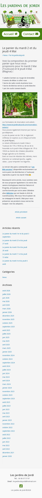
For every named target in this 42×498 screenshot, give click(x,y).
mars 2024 (6, 384)
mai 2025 (5, 341)
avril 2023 (6, 416)
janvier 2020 (7, 456)
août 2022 (6, 434)
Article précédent (21, 212)
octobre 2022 (7, 427)
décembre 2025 (8, 316)
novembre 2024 (8, 355)
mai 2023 (5, 413)
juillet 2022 (6, 438)
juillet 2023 (6, 406)
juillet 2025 (6, 334)
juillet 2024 (6, 370)
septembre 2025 (8, 326)
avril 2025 (6, 345)
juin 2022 (5, 442)
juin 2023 (5, 409)
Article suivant (21, 217)
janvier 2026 (7, 312)
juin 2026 (5, 298)
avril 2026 (6, 305)
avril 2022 (6, 449)
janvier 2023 (7, 420)
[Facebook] (21, 486)
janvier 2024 (7, 388)
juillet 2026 (6, 294)
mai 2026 (5, 301)
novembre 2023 (8, 391)
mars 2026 (6, 308)
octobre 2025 (7, 323)
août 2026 (6, 290)
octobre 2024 (7, 359)
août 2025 (6, 330)
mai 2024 (5, 377)
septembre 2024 (8, 363)
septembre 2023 (8, 398)
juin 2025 (5, 337)
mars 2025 (6, 348)
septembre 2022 (8, 431)
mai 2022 (5, 445)
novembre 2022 (8, 424)
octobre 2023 (7, 395)
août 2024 (6, 366)
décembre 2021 (8, 452)
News (5, 55)
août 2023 (6, 402)
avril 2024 (6, 380)
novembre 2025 (8, 319)
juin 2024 (5, 373)
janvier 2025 (7, 352)
